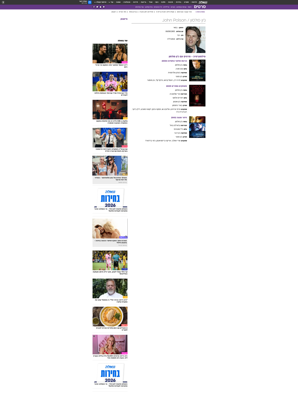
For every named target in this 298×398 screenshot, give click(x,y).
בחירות (178, 2)
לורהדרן (177, 105)
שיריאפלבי (176, 166)
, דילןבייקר (136, 134)
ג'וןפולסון (178, 90)
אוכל (150, 2)
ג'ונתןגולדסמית (174, 98)
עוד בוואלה (122, 66)
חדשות (194, 2)
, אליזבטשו (166, 134)
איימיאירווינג (175, 134)
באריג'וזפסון (177, 130)
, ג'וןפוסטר (151, 105)
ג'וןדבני (177, 158)
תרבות (170, 2)
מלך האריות (122, 37)
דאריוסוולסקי (178, 123)
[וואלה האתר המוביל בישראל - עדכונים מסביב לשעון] (203, 2)
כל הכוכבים (158, 7)
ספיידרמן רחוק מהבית (146, 37)
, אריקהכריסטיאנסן (164, 166)
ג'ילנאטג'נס (178, 154)
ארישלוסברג (175, 119)
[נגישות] (3, 2)
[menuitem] (193, 2)
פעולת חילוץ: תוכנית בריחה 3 (165, 37)
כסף (156, 2)
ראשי (189, 7)
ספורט (186, 2)
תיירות (135, 2)
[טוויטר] (97, 6)
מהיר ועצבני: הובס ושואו (184, 37)
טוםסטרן (179, 94)
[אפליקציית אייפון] (100, 6)
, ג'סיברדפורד (150, 166)
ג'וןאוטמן (176, 127)
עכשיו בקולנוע (181, 7)
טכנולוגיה (126, 2)
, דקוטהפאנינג (146, 134)
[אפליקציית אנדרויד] (103, 6)
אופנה (118, 2)
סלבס (163, 2)
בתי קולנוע (148, 7)
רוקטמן (114, 37)
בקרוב (173, 7)
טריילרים (166, 7)
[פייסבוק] (94, 6)
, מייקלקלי (160, 105)
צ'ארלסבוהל (175, 150)
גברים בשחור (133, 37)
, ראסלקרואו (169, 105)
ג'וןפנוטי (179, 101)
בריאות (143, 2)
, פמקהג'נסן (157, 134)
